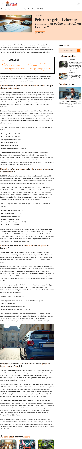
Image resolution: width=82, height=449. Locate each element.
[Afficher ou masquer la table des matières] (36, 60)
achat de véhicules (28, 155)
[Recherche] (75, 3)
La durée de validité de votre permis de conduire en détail (75, 76)
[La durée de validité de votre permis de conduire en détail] (63, 76)
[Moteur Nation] (11, 3)
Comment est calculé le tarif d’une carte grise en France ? (40, 64)
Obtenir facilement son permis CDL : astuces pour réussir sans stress (70, 103)
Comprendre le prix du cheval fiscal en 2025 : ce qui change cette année (14, 64)
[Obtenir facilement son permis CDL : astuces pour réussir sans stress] (70, 93)
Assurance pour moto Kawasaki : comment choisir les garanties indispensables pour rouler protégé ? (75, 65)
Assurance (72, 59)
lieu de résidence (14, 178)
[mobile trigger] (3, 3)
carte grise (14, 92)
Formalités (40, 32)
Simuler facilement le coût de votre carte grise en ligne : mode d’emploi (40, 69)
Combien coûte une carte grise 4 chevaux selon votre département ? (14, 69)
